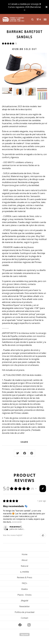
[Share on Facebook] (24, 453)
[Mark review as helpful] (43, 535)
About (24, 560)
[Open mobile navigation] (45, 19)
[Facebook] (19, 625)
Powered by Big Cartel (24, 634)
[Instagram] (29, 625)
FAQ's (24, 583)
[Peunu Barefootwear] (13, 19)
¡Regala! (24, 600)
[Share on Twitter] (17, 453)
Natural (24, 566)
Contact (24, 618)
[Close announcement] (46, 7)
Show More (17, 522)
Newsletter (24, 606)
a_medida (24, 571)
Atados (24, 589)
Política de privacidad (24, 612)
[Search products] (32, 19)
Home (24, 554)
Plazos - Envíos (24, 594)
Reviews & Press (24, 577)
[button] (35, 488)
